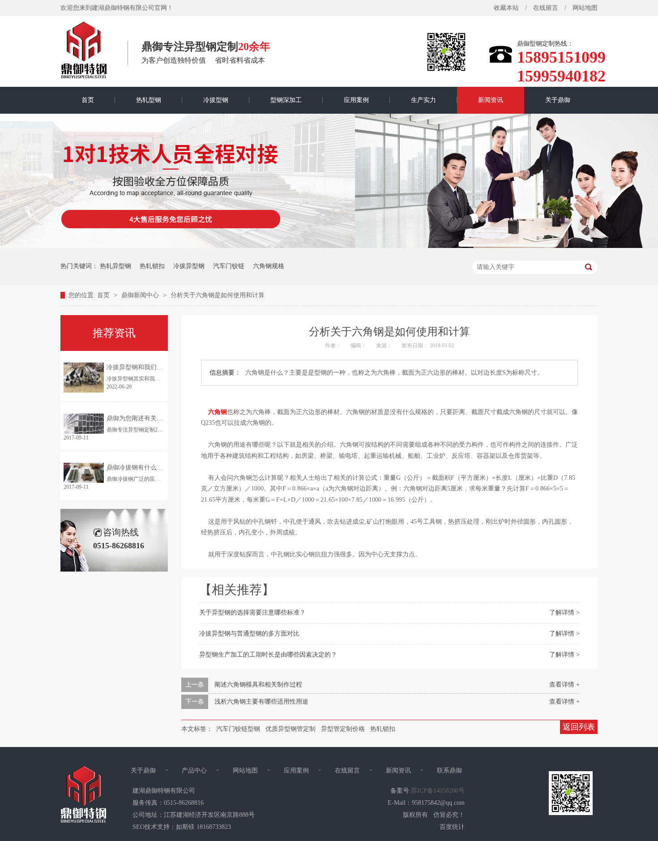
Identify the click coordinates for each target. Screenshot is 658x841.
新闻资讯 (490, 100)
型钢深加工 (286, 100)
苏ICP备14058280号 (438, 790)
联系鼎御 (449, 770)
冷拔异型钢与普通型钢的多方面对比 (249, 633)
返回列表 (579, 726)
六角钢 (217, 412)
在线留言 (545, 7)
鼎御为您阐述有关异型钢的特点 (150, 418)
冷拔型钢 (215, 100)
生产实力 (423, 100)
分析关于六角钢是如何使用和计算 (218, 295)
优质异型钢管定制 (290, 729)
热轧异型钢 (115, 266)
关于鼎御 (557, 100)
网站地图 (585, 7)
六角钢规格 (268, 266)
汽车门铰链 (228, 266)
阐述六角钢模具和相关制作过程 (258, 684)
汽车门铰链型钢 (238, 729)
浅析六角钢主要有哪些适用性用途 (261, 701)
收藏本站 (506, 7)
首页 (87, 100)
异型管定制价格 (343, 729)
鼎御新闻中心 (141, 295)
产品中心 (194, 770)
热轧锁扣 (152, 266)
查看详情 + (564, 684)
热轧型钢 (148, 100)
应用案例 (356, 100)
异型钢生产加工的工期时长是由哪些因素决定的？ (268, 654)
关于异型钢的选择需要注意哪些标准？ (252, 612)
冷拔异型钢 (189, 266)
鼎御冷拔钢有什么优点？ (141, 467)
